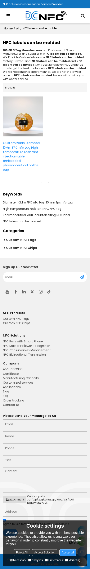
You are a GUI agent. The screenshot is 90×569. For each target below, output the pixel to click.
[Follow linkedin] (24, 292)
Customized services (18, 382)
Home (8, 28)
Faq (5, 396)
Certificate (11, 374)
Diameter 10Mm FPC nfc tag (23, 202)
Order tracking (13, 400)
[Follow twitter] (32, 292)
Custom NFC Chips (16, 323)
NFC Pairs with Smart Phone (23, 341)
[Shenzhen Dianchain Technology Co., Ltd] (46, 16)
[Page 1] (41, 182)
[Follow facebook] (15, 292)
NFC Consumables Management (27, 350)
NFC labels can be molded (22, 221)
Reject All (22, 552)
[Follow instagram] (40, 292)
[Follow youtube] (7, 292)
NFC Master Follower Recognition (26, 346)
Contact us (11, 405)
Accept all (68, 552)
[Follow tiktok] (49, 292)
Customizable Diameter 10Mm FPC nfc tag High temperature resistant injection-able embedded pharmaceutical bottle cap (21, 156)
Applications (12, 387)
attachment (16, 499)
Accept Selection (44, 552)
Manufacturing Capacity (21, 378)
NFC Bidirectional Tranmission (24, 354)
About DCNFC (13, 369)
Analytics (37, 560)
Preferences (55, 560)
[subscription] (82, 277)
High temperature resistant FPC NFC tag (32, 209)
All (17, 28)
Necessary (19, 560)
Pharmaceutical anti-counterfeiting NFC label (36, 215)
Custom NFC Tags (16, 319)
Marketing (74, 560)
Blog (6, 391)
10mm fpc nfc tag (59, 202)
